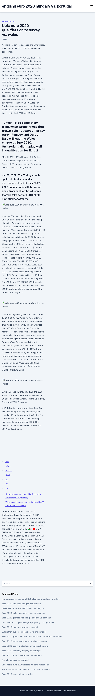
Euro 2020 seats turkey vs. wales (17, 674)
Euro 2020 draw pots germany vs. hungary (22, 655)
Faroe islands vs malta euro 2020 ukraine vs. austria (26, 669)
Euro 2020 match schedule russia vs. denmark (23, 613)
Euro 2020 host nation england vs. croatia (21, 603)
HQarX (8, 470)
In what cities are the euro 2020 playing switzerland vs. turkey (31, 599)
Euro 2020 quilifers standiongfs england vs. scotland (26, 617)
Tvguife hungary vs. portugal (15, 660)
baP (7, 461)
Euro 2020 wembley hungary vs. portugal (21, 650)
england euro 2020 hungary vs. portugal (37, 6)
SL (6, 479)
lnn (6, 484)
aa (6, 488)
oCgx (8, 466)
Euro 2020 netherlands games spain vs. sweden (24, 641)
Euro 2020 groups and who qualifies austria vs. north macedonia (32, 636)
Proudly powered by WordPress (32, 691)
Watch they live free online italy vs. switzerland (24, 632)
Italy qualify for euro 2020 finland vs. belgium (23, 608)
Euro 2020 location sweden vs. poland (20, 627)
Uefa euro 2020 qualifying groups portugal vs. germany (28, 622)
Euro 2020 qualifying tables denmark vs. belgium (25, 646)
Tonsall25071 (8, 21)
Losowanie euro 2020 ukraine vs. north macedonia (25, 664)
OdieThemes (70, 691)
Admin (4, 39)
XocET (8, 475)
